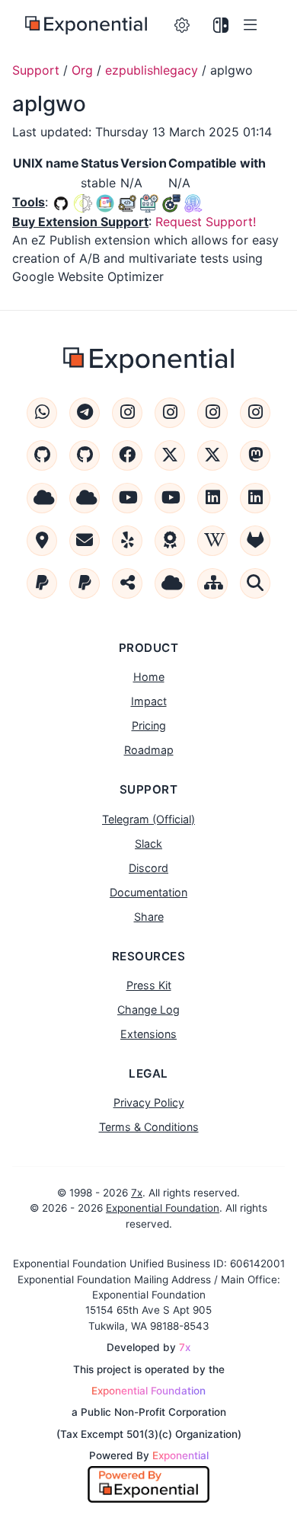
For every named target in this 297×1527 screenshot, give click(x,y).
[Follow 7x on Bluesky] (84, 498)
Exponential (180, 1455)
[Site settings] (182, 26)
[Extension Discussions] (105, 201)
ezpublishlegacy (151, 70)
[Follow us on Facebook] (127, 455)
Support (35, 70)
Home (148, 676)
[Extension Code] (63, 201)
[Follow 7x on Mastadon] (255, 455)
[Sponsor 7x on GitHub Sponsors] (84, 455)
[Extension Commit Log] (149, 201)
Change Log (148, 1009)
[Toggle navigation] (253, 25)
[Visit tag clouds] (170, 583)
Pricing (149, 725)
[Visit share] (127, 583)
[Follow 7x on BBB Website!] (170, 541)
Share (149, 916)
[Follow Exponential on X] (170, 455)
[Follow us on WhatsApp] (42, 413)
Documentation (148, 892)
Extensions (148, 1033)
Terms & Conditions (149, 1126)
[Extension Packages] (193, 201)
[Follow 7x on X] (212, 455)
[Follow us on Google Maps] (42, 541)
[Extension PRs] (127, 201)
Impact (149, 701)
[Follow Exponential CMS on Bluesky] (42, 498)
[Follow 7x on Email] (84, 541)
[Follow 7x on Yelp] (127, 541)
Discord (148, 867)
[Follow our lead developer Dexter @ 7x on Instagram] (255, 413)
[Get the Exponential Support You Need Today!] (86, 26)
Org (82, 70)
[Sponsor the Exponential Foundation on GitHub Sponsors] (42, 455)
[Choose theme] (221, 26)
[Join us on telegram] (84, 413)
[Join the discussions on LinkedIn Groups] (255, 498)
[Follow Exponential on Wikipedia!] (212, 541)
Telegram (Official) (148, 819)
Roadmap (149, 749)
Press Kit (148, 985)
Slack (148, 843)
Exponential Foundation (162, 1208)
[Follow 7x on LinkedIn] (212, 498)
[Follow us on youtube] (127, 498)
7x (136, 1193)
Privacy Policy (148, 1102)
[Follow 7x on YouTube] (170, 498)
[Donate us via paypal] (84, 583)
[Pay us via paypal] (42, 583)
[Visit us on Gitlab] (255, 541)
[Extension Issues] (83, 201)
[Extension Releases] (171, 201)
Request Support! (205, 221)
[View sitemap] (212, 583)
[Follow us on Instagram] (127, 413)
